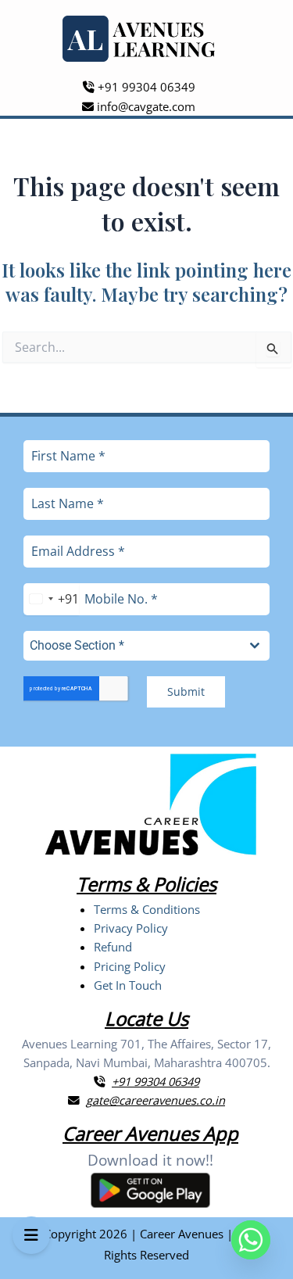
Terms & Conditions (147, 909)
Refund (113, 947)
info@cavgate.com (144, 106)
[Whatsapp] (250, 1239)
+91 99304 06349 (145, 87)
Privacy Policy (131, 928)
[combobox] (51, 599)
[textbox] (131, 646)
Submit (186, 691)
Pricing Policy (130, 966)
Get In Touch (128, 985)
